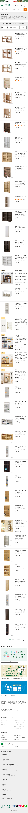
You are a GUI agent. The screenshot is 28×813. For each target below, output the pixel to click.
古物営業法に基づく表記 (19, 722)
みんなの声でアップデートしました (9, 662)
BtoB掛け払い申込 (17, 728)
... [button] (15, 640)
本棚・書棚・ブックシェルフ (7, 710)
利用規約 (3, 737)
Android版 (16, 746)
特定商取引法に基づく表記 (19, 720)
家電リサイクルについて (19, 726)
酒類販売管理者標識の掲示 (19, 724)
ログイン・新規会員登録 (17, 5)
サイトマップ (4, 722)
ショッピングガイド (5, 735)
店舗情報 (3, 724)
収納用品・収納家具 (9, 709)
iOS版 (2, 746)
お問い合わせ (16, 739)
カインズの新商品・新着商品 (8, 695)
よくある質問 (4, 739)
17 (18, 640)
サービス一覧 (4, 720)
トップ (2, 709)
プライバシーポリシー (18, 735)
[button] (25, 9)
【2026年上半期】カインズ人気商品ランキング (12, 678)
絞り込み (4, 27)
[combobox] (13, 27)
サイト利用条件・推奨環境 (19, 737)
